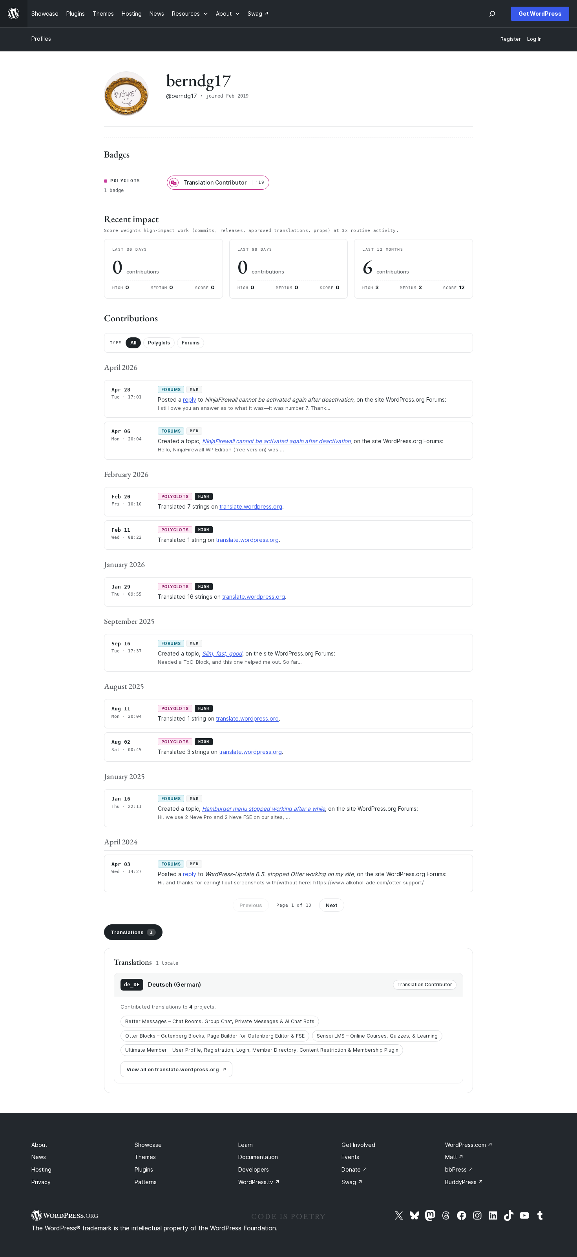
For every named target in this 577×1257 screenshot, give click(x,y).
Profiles (41, 38)
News (38, 1157)
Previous (250, 905)
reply (189, 399)
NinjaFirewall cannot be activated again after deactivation (276, 441)
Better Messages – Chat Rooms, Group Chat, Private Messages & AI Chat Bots (219, 1021)
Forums (190, 343)
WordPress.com (469, 1144)
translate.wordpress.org (250, 506)
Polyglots (159, 343)
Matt (454, 1157)
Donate (354, 1169)
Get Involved (358, 1144)
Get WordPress (540, 13)
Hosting (41, 1169)
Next (332, 905)
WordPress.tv (259, 1182)
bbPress (459, 1169)
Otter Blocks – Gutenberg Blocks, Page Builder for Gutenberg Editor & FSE (215, 1036)
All (133, 343)
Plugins (144, 1169)
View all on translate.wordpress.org (172, 1069)
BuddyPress (464, 1182)
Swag (352, 1182)
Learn (245, 1144)
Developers (253, 1169)
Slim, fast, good (222, 653)
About (39, 1144)
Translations (132, 932)
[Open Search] (492, 13)
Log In (534, 39)
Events (350, 1157)
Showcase (148, 1144)
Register (510, 39)
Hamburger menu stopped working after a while (263, 808)
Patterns (146, 1182)
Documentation (258, 1157)
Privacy (41, 1182)
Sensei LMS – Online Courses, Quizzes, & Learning (377, 1036)
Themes (145, 1157)
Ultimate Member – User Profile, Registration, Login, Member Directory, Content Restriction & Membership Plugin (261, 1050)
